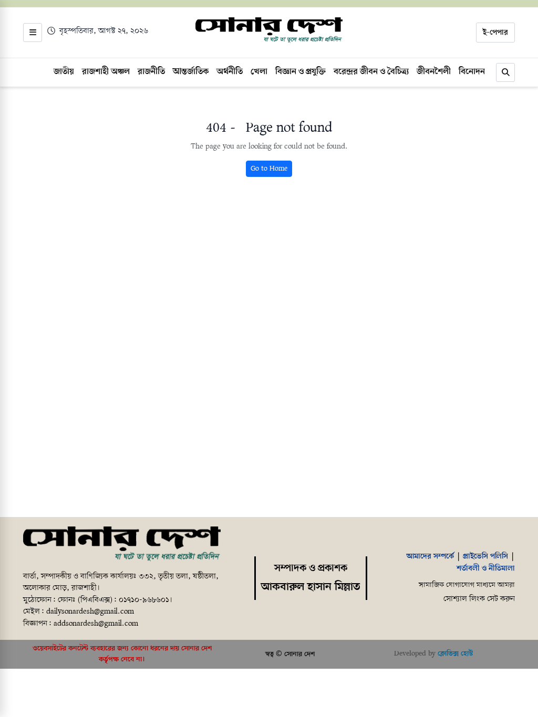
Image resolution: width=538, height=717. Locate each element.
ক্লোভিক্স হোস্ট (455, 654)
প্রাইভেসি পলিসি (485, 556)
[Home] (122, 544)
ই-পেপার (495, 32)
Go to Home (269, 169)
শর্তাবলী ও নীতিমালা (486, 568)
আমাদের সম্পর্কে (430, 556)
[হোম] (269, 30)
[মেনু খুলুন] (32, 32)
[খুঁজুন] (505, 72)
